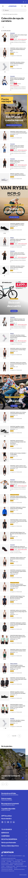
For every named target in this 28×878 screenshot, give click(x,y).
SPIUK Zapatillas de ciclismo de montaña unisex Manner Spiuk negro (18, 547)
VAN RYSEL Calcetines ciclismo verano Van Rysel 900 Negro (17, 267)
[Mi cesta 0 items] (25, 6)
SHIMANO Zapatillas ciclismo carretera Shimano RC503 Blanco (18, 174)
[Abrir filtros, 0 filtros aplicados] (3, 27)
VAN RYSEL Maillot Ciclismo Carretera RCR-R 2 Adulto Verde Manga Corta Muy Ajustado (17, 706)
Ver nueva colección (14, 217)
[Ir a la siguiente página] (19, 735)
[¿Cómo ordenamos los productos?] (2, 30)
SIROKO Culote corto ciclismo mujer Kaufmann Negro (18, 35)
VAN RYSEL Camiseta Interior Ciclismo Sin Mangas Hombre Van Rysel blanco (18, 442)
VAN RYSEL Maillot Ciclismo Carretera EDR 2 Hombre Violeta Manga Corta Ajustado (17, 666)
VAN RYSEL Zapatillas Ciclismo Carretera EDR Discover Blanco (17, 427)
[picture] (4, 37)
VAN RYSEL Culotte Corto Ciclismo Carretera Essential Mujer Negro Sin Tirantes (18, 364)
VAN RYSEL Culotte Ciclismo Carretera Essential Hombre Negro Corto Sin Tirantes (18, 585)
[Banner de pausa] (24, 2)
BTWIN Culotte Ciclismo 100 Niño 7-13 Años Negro (18, 454)
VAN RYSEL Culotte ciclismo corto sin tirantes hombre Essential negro (18, 497)
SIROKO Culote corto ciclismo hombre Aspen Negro (17, 161)
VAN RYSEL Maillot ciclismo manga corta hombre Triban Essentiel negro (18, 520)
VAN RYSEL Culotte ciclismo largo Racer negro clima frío (18, 240)
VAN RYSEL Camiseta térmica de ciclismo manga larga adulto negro (18, 678)
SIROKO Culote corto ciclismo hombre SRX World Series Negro (17, 253)
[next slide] (6, 784)
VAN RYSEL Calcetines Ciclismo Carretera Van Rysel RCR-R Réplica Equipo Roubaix (18, 336)
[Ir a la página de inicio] (12, 6)
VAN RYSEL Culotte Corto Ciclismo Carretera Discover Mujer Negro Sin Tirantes (18, 611)
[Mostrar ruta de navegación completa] (1, 14)
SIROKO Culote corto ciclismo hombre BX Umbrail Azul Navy (17, 146)
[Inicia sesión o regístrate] (22, 6)
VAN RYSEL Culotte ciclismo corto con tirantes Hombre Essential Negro (18, 132)
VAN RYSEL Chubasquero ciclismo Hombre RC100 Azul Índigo (18, 508)
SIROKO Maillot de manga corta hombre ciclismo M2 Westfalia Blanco (17, 79)
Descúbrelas (14, 405)
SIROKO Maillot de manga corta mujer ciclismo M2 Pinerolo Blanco (18, 482)
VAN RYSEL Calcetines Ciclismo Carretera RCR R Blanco (17, 721)
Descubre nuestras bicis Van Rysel (14, 125)
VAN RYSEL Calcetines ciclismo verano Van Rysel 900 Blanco (17, 63)
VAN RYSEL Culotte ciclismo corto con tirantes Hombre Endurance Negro (18, 49)
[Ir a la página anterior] (8, 735)
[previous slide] (2, 784)
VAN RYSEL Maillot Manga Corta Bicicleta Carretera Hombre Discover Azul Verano (17, 597)
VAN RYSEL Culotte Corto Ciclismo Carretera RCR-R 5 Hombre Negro (18, 349)
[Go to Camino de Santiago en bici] (23, 778)
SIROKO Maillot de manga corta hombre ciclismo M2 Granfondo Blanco (17, 320)
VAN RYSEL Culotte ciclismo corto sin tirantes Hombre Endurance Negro (18, 559)
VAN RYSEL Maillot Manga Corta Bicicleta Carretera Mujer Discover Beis (18, 534)
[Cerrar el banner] (26, 2)
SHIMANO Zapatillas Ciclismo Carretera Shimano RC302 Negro (17, 692)
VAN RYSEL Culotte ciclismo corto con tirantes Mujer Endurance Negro (18, 466)
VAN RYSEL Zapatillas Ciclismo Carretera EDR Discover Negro (17, 224)
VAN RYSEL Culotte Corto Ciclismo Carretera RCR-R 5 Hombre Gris (18, 413)
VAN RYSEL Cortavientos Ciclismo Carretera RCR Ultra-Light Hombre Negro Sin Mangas (18, 571)
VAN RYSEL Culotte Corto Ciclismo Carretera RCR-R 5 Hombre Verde (18, 650)
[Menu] (2, 6)
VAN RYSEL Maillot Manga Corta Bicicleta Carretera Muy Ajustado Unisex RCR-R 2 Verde (18, 637)
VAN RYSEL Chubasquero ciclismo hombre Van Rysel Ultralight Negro (18, 623)
